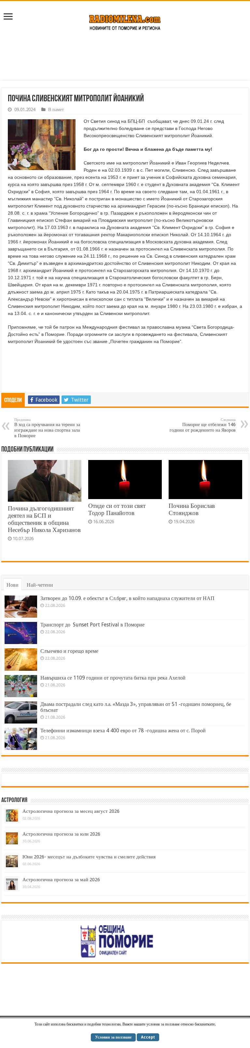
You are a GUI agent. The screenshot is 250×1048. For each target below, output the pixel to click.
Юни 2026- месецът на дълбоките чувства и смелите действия (89, 857)
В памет (56, 109)
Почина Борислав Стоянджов (192, 509)
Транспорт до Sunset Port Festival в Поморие (92, 625)
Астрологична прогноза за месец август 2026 (70, 811)
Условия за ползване (113, 1037)
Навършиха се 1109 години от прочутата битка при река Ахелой (113, 678)
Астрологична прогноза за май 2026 (61, 880)
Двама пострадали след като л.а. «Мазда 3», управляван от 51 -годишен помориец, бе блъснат (135, 707)
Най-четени (40, 585)
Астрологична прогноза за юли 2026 (61, 834)
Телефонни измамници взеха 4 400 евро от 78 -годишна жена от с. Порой (123, 730)
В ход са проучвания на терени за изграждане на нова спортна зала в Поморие (47, 428)
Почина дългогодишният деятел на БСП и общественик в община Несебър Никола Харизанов (44, 519)
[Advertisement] (125, 58)
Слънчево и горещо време (69, 651)
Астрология (14, 800)
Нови (13, 585)
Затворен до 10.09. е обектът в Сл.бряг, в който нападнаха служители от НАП (127, 598)
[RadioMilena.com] (125, 21)
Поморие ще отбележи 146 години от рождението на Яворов (203, 425)
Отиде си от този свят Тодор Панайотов (117, 509)
